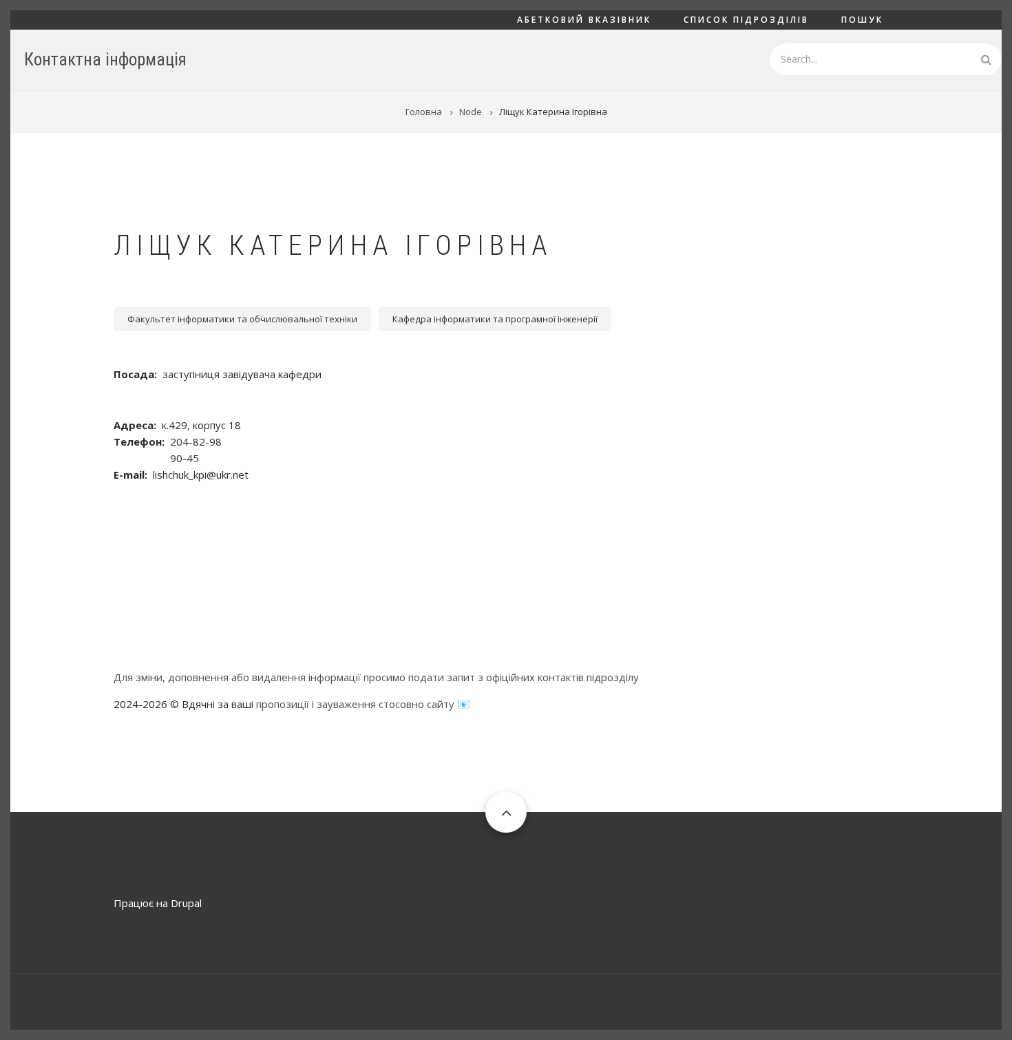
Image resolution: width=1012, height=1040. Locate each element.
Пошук (862, 19)
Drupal (186, 903)
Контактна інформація (105, 60)
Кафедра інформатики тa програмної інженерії (495, 319)
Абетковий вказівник (584, 19)
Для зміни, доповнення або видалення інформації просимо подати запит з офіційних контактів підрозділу (376, 677)
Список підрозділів (746, 19)
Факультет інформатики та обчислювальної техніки (242, 319)
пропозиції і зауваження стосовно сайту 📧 (363, 704)
